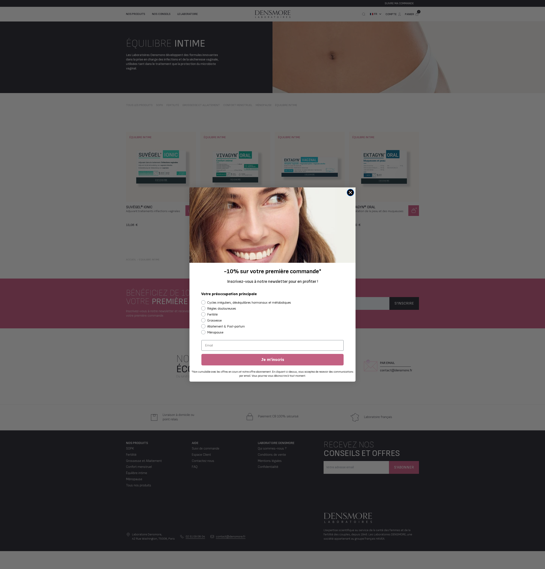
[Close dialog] (350, 192)
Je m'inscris (272, 359)
